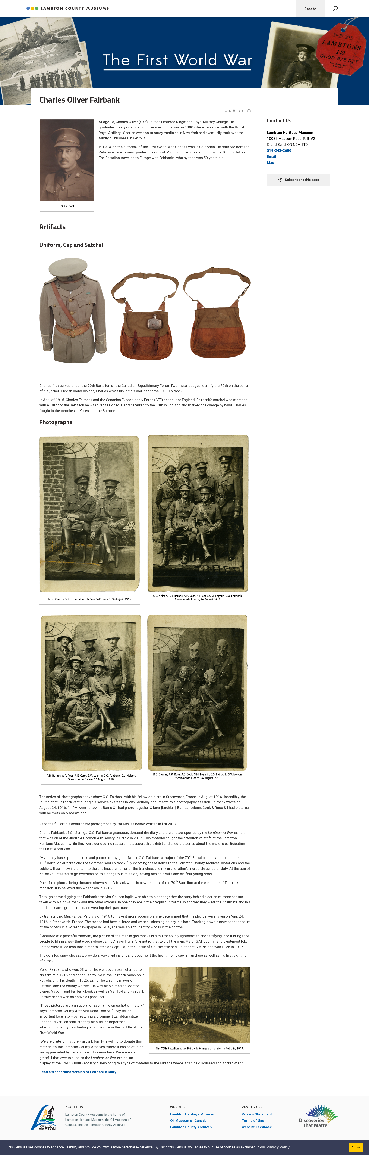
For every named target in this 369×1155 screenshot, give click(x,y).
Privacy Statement (257, 1114)
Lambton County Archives (191, 1127)
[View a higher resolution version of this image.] (73, 310)
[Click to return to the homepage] (67, 8)
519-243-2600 (279, 150)
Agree (355, 1147)
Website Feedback (257, 1127)
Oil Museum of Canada (188, 1121)
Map (270, 162)
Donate (310, 9)
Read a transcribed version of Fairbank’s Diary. (78, 1072)
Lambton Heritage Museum (192, 1114)
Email (271, 156)
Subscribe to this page (301, 180)
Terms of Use (253, 1121)
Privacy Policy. (278, 1147)
